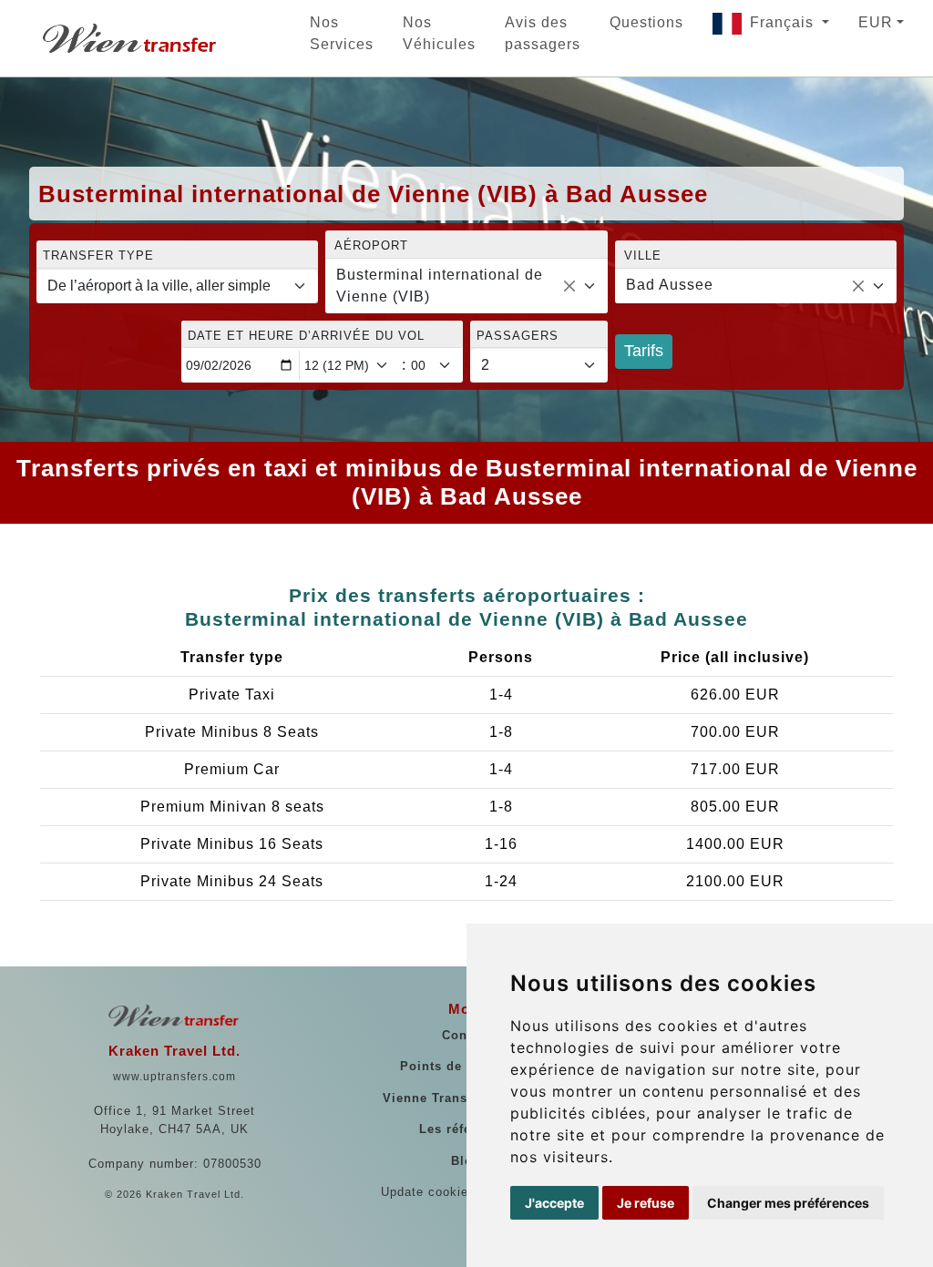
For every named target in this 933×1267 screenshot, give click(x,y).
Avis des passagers (542, 33)
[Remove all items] (569, 286)
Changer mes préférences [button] (788, 1203)
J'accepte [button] (554, 1203)
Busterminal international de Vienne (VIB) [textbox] (439, 285)
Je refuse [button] (645, 1203)
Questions (646, 22)
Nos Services (342, 33)
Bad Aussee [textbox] (669, 284)
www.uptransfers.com (174, 1076)
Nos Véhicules (439, 33)
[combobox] (466, 286)
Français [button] (784, 22)
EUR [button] (875, 22)
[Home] (131, 38)
